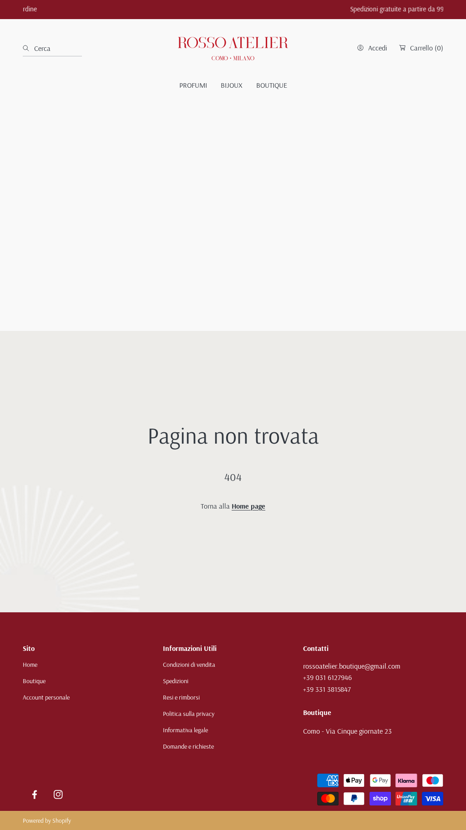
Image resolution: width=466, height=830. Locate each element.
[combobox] (52, 48)
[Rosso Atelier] (233, 48)
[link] (193, 85)
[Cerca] (28, 48)
